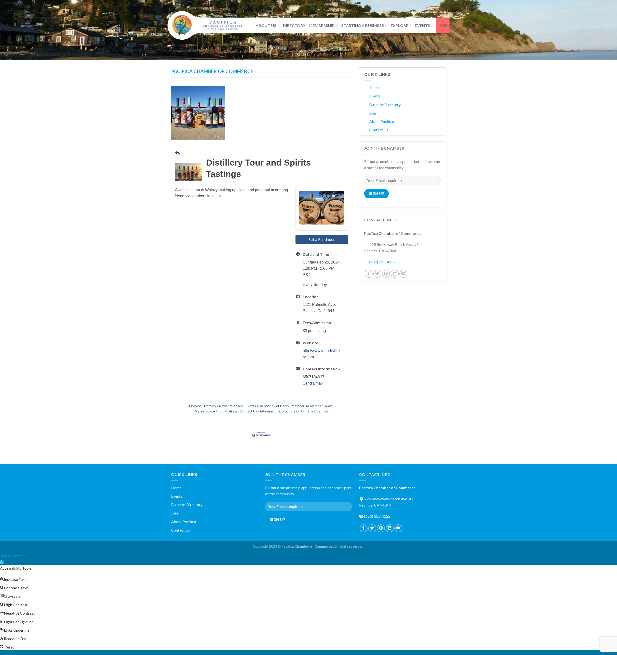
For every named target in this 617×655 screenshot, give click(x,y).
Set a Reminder (322, 239)
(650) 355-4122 (382, 261)
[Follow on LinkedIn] (395, 274)
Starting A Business (362, 25)
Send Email (313, 383)
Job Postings (227, 411)
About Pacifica (381, 121)
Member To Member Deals (312, 406)
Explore (399, 25)
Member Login (436, 11)
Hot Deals (281, 406)
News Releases (231, 406)
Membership (322, 25)
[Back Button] (177, 153)
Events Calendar (258, 406)
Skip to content (12, 555)
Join (442, 25)
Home (374, 87)
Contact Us (414, 11)
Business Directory (202, 406)
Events (422, 25)
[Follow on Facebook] (369, 274)
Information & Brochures (278, 411)
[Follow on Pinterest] (386, 274)
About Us (266, 25)
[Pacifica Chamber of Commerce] (207, 25)
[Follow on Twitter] (377, 274)
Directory (294, 25)
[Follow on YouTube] (403, 274)
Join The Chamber (314, 411)
